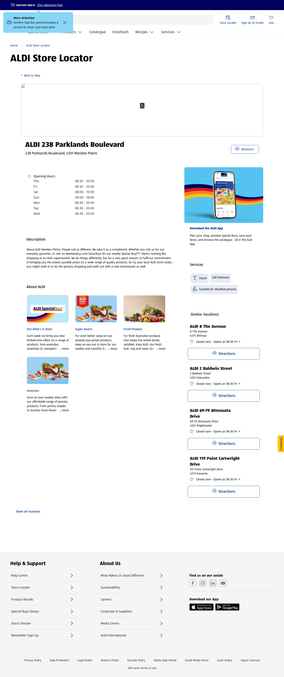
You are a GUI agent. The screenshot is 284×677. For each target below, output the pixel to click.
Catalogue (97, 33)
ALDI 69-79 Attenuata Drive (211, 413)
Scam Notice (224, 660)
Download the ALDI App (206, 228)
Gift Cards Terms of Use (142, 668)
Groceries (33, 391)
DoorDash (120, 33)
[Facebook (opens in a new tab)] (192, 583)
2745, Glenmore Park (50, 5)
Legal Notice (84, 660)
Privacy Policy (32, 660)
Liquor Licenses (250, 660)
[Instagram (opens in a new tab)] (202, 583)
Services (167, 32)
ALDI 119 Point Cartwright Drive (215, 461)
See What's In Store (39, 329)
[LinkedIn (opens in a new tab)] (213, 583)
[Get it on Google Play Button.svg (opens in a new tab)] (227, 607)
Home (14, 45)
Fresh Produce (133, 329)
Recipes (141, 32)
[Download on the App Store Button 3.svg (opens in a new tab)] (201, 607)
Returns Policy (110, 660)
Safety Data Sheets (165, 660)
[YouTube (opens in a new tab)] (223, 583)
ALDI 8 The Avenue (208, 326)
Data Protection (59, 660)
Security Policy (136, 660)
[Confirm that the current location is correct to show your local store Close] (65, 22)
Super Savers (83, 329)
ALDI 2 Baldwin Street (211, 368)
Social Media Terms (197, 660)
